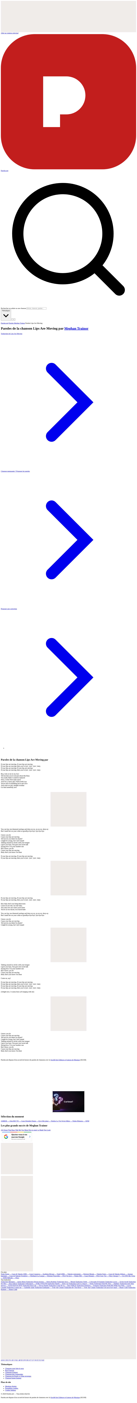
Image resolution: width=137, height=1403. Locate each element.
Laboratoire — (81, 1274)
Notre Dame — (12, 1274)
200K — (66, 1274)
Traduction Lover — (116, 1282)
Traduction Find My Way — (106, 1284)
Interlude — (10, 1276)
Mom (26, 1130)
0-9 (43, 1360)
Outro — (110, 1274)
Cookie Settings (10, 1390)
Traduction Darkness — (88, 1286)
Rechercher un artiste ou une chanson (13, 308)
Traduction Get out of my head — (112, 1287)
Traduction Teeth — (90, 1282)
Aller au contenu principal (9, 33)
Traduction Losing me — (20, 1287)
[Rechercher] (12, 319)
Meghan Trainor (76, 328)
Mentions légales (10, 1386)
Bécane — (55, 1274)
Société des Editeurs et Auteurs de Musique (65, 1060)
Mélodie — (13, 1278)
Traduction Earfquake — (49, 1287)
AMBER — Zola (7, 1121)
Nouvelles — (59, 1276)
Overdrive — (29, 1276)
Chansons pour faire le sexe (14, 1368)
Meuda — (95, 1274)
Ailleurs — (126, 1274)
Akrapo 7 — (120, 1276)
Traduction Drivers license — (41, 1282)
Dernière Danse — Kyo (33, 1121)
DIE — (83, 1276)
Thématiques (6, 310)
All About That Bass (8, 1130)
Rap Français (9, 1370)
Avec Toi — (106, 1276)
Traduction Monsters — (13, 1282)
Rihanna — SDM (83, 1121)
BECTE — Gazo (19, 1121)
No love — (72, 1276)
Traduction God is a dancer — (81, 1284)
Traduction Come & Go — (62, 1286)
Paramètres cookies (11, 1388)
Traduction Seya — (66, 1282)
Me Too (21, 1130)
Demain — (94, 1276)
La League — (45, 1276)
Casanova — (41, 1274)
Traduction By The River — (80, 1287)
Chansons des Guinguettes (14, 1374)
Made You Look (45, 1130)
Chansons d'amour (11, 1372)
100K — (28, 1274)
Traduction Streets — (57, 1284)
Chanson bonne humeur (13, 1378)
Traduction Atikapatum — (32, 1284)
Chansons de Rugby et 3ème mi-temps (18, 1376)
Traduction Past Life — (35, 1286)
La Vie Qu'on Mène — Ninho (66, 1121)
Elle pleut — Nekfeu (49, 1121)
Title (17, 1130)
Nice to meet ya (33, 1130)
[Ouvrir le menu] (14, 319)
